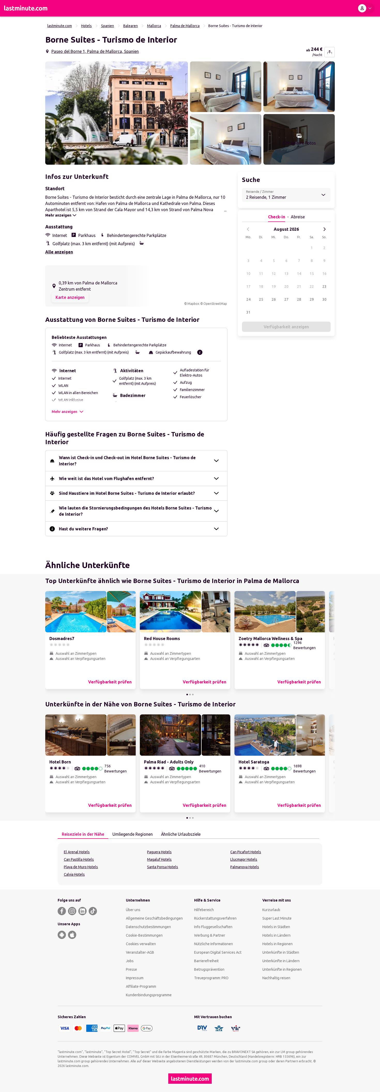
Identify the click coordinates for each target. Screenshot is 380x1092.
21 (299, 286)
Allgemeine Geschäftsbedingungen (154, 918)
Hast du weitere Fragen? (83, 529)
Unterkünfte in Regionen (282, 969)
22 (312, 286)
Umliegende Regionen (132, 834)
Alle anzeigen (59, 252)
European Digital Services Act (217, 952)
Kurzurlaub (271, 910)
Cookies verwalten (141, 944)
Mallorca (154, 26)
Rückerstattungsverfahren (215, 918)
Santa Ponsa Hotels (162, 867)
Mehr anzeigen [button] (64, 412)
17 (248, 286)
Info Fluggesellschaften (213, 927)
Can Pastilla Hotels (79, 859)
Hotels (86, 26)
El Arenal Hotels (77, 852)
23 (324, 286)
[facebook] (62, 911)
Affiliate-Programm (141, 986)
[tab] (83, 834)
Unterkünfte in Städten (280, 952)
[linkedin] (82, 911)
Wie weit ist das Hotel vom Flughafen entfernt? (106, 478)
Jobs (130, 961)
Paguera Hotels (159, 852)
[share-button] (329, 52)
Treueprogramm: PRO (211, 978)
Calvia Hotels (74, 874)
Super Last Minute (277, 918)
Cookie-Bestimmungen (144, 935)
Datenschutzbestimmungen (148, 927)
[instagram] (72, 911)
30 (324, 299)
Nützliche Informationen (213, 944)
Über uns (133, 910)
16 (324, 274)
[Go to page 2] (190, 694)
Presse (131, 969)
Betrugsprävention (209, 969)
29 (312, 299)
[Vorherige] (248, 229)
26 (274, 299)
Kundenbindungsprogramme (149, 995)
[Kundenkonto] (366, 8)
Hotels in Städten (276, 927)
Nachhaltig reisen (276, 978)
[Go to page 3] (193, 694)
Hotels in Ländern (276, 935)
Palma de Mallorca (185, 26)
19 (274, 286)
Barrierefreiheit (206, 961)
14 (299, 274)
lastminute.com (59, 26)
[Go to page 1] (187, 694)
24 (248, 299)
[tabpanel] (190, 864)
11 (261, 274)
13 (286, 274)
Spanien (107, 26)
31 (248, 312)
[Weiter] (324, 229)
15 (312, 274)
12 (274, 274)
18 (261, 286)
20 (286, 286)
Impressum (134, 978)
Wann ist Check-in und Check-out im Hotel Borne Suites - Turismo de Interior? (127, 460)
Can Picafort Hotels (245, 852)
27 (286, 299)
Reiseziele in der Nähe (83, 834)
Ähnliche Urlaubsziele (181, 834)
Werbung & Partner (209, 935)
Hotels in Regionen (277, 944)
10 (248, 274)
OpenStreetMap (215, 303)
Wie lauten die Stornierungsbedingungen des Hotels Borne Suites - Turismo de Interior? (135, 511)
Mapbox (193, 303)
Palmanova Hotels (244, 867)
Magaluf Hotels (159, 859)
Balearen (130, 26)
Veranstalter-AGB (140, 952)
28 (299, 299)
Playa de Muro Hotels (81, 867)
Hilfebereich (204, 910)
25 (261, 299)
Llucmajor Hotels (243, 859)
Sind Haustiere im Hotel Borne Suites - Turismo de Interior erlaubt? (127, 493)
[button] (116, 113)
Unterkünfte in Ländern (281, 961)
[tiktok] (93, 911)
